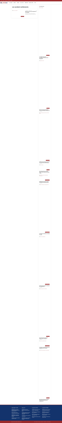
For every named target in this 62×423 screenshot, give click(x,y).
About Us (4, 0)
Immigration (26, 2)
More (35, 2)
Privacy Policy (8, 0)
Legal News (10, 2)
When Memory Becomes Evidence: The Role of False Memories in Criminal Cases (44, 400)
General (15, 2)
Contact (6, 0)
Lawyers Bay (27, 10)
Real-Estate (22, 2)
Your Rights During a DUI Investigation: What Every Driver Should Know (43, 57)
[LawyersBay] (4, 2)
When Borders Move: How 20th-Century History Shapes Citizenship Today (44, 172)
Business (18, 2)
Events (11, 0)
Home (1, 0)
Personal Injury (31, 2)
